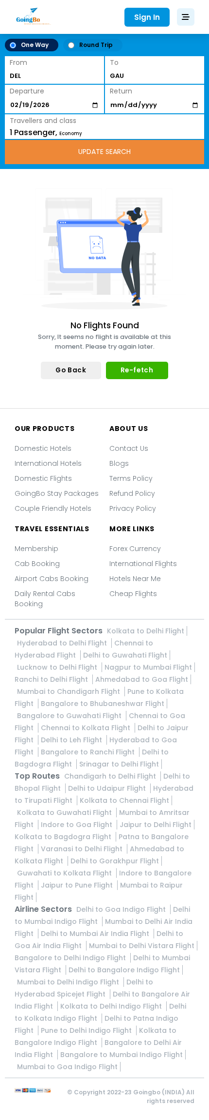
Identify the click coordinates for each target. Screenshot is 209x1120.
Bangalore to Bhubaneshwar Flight (102, 703)
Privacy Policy (132, 508)
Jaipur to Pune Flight (78, 885)
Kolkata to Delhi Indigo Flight (112, 1006)
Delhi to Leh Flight (72, 740)
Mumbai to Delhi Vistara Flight (141, 946)
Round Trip (96, 45)
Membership (36, 548)
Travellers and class (43, 120)
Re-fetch (137, 370)
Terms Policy (131, 478)
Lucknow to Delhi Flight (58, 667)
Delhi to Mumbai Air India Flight (96, 933)
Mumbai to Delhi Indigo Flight (69, 982)
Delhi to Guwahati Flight (125, 655)
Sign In (147, 17)
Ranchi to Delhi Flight (52, 679)
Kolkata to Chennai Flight (124, 800)
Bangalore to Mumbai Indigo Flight (121, 1054)
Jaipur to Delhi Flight (156, 824)
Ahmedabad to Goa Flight (141, 679)
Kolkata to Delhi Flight (145, 631)
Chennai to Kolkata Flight (86, 728)
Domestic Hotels (43, 448)
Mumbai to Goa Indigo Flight (67, 1067)
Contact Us (128, 448)
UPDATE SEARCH (104, 151)
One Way (35, 45)
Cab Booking (37, 563)
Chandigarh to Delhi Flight (111, 776)
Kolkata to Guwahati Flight (65, 812)
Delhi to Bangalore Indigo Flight (124, 970)
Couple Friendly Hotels (53, 508)
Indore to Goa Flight (77, 824)
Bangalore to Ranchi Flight (89, 752)
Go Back (70, 370)
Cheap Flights (133, 593)
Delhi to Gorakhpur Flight (114, 861)
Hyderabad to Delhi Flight (63, 643)
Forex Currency (135, 548)
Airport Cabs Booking (51, 578)
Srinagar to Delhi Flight (119, 764)
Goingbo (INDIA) (159, 1092)
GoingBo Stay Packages (57, 493)
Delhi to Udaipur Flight (108, 788)
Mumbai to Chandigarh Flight (69, 691)
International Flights (143, 563)
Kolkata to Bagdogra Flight (64, 837)
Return (121, 91)
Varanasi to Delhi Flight (82, 849)
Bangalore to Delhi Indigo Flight (71, 958)
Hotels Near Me (135, 578)
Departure (27, 91)
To (114, 62)
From (18, 62)
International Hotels (48, 463)
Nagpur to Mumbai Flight (148, 667)
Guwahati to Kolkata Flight (65, 873)
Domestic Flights (43, 478)
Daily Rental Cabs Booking (45, 599)
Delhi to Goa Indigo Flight (122, 909)
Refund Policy (132, 493)
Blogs (119, 463)
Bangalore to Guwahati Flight (70, 716)
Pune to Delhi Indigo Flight (87, 1030)
